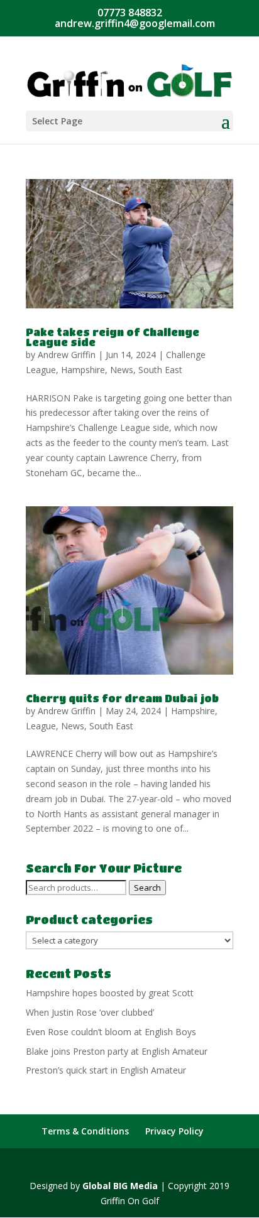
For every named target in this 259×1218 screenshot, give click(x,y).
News (121, 370)
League (41, 726)
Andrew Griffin (67, 355)
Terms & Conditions (85, 1131)
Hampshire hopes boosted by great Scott (110, 993)
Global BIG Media (120, 1186)
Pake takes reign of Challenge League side (112, 337)
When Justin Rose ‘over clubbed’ (90, 1012)
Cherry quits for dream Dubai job (122, 698)
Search (147, 887)
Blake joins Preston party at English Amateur (116, 1051)
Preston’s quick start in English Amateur (106, 1070)
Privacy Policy (174, 1131)
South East (160, 370)
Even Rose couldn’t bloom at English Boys (111, 1032)
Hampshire (83, 370)
